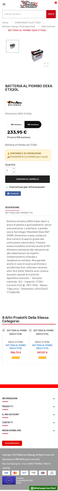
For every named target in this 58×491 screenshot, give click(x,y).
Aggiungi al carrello (27, 179)
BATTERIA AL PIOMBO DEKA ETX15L (42, 347)
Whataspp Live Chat (45, 488)
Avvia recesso (12, 443)
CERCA (51, 14)
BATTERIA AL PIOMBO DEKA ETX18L (16, 347)
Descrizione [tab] (12, 207)
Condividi (14, 193)
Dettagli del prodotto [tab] (19, 213)
